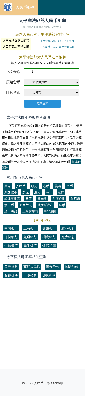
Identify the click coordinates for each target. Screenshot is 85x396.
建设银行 (49, 228)
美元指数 (11, 266)
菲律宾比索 (12, 198)
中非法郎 (50, 211)
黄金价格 (52, 266)
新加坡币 (10, 192)
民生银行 (30, 245)
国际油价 (71, 266)
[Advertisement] (42, 325)
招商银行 (49, 237)
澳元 (37, 192)
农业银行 (68, 228)
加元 (25, 192)
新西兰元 (25, 205)
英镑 (58, 186)
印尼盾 (75, 198)
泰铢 (61, 192)
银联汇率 (49, 245)
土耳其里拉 (30, 211)
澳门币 (9, 205)
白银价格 (11, 275)
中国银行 (11, 228)
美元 (7, 186)
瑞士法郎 (10, 211)
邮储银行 (11, 237)
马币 (62, 205)
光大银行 (68, 237)
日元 (29, 198)
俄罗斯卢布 (45, 205)
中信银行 (11, 245)
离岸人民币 (31, 266)
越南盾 (42, 198)
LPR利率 (48, 275)
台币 (69, 186)
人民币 (21, 186)
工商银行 (30, 228)
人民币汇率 (42, 383)
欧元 (34, 186)
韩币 (49, 192)
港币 (46, 186)
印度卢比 (58, 198)
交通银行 (30, 237)
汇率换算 (30, 275)
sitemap (57, 383)
